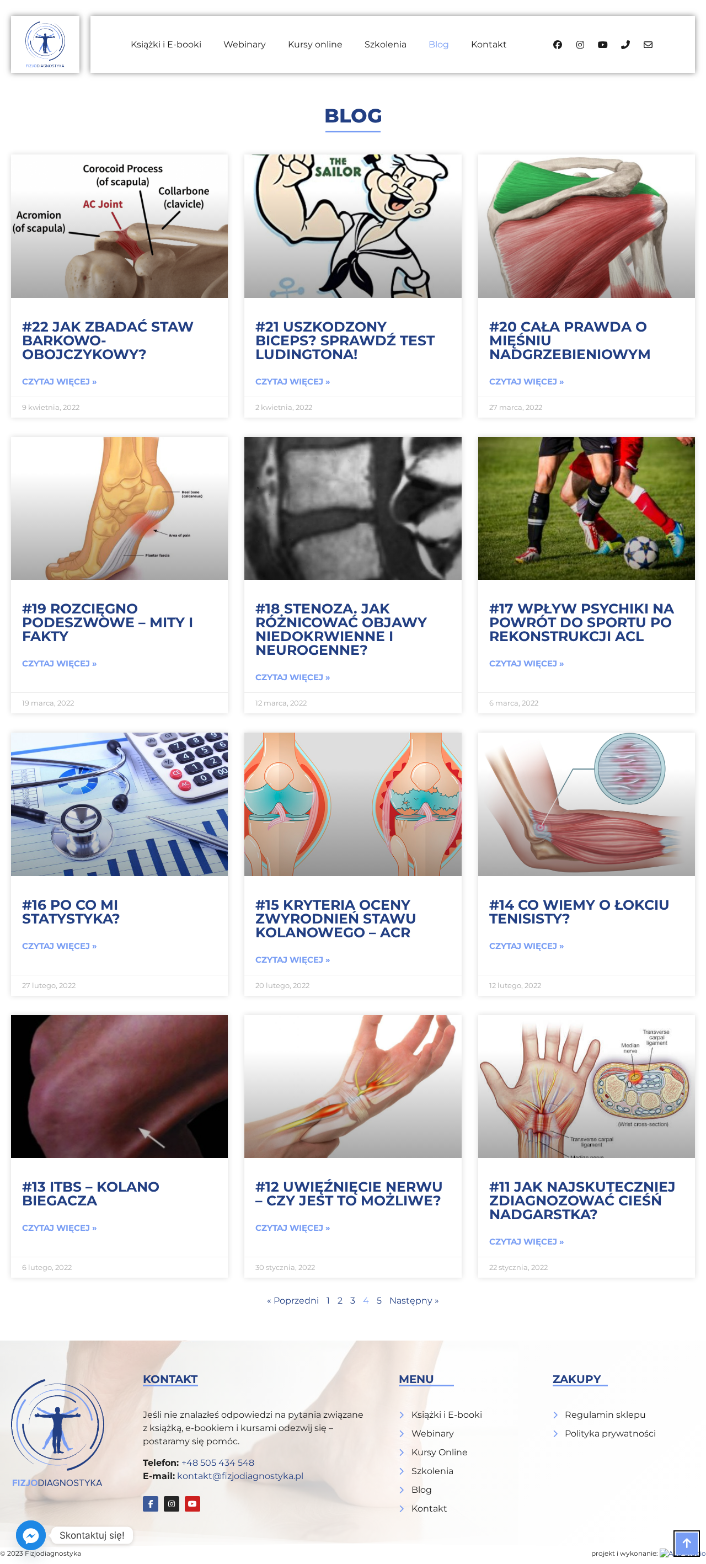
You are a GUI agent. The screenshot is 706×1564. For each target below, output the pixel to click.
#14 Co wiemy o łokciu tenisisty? (579, 911)
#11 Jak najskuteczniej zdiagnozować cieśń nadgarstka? (582, 1200)
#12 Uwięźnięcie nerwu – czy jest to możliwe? (349, 1193)
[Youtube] (192, 1504)
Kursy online (315, 44)
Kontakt (489, 44)
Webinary (244, 44)
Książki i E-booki (166, 44)
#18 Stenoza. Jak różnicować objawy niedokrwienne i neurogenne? (341, 629)
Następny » (414, 1300)
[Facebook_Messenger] (31, 1535)
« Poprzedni (293, 1300)
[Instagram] (171, 1504)
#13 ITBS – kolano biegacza (90, 1193)
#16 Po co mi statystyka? (71, 911)
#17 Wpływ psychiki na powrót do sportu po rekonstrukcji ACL (581, 622)
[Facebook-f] (150, 1504)
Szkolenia (386, 44)
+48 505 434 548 (217, 1463)
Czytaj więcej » (59, 381)
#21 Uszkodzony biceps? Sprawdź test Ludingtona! (345, 340)
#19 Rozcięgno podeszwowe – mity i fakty (107, 622)
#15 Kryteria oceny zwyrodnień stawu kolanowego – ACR (335, 918)
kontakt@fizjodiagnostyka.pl (240, 1476)
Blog (439, 44)
